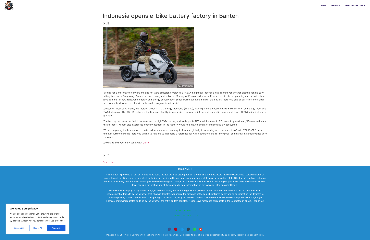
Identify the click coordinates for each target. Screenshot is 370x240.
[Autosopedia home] (9, 5)
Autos (335, 5)
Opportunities (354, 5)
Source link (109, 162)
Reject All (37, 228)
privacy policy (185, 210)
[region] (37, 219)
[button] (169, 229)
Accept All (56, 228)
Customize (19, 228)
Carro (146, 142)
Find (323, 5)
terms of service (185, 215)
